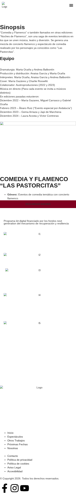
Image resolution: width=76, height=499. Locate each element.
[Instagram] (14, 488)
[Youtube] (24, 488)
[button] (71, 5)
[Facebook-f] (4, 488)
